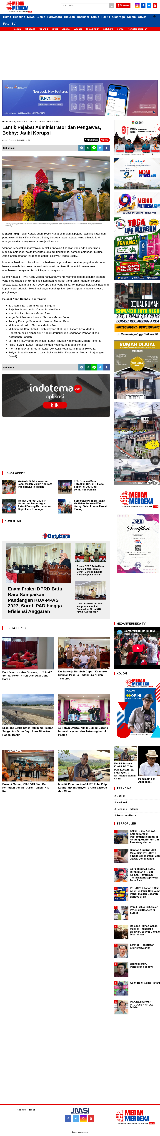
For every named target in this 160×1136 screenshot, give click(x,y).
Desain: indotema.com (80, 1132)
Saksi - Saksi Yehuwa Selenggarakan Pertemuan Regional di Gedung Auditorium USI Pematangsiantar (144, 837)
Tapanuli (43, 29)
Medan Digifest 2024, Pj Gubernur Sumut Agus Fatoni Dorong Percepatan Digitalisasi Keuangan (34, 505)
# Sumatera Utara (125, 815)
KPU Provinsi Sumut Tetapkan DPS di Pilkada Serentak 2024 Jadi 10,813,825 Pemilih (89, 485)
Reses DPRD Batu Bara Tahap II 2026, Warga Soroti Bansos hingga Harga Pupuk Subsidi (90, 570)
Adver (142, 16)
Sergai (120, 29)
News (31, 16)
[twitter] (149, 5)
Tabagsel (30, 29)
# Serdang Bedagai (126, 809)
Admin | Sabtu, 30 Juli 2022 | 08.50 (16, 140)
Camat (31, 121)
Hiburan (69, 16)
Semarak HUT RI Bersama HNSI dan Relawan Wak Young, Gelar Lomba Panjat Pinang (90, 505)
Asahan (78, 29)
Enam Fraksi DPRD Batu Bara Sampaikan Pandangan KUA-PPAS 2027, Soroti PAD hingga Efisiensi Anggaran (35, 600)
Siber (32, 1109)
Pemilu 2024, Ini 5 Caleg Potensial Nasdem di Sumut (144, 910)
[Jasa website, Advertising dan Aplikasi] (56, 419)
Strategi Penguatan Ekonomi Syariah (142, 946)
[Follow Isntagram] (83, 1118)
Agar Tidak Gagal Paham (145, 982)
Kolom (131, 16)
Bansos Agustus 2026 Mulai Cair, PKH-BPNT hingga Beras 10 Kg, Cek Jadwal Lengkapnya (145, 854)
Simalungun (92, 29)
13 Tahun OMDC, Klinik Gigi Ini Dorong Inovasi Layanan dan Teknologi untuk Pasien (83, 731)
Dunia (95, 16)
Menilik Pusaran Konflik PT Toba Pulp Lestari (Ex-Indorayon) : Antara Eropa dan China (82, 788)
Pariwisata (54, 16)
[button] (154, 15)
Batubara (108, 29)
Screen (124, 5)
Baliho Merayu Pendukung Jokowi (141, 965)
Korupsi (40, 121)
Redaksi (21, 1109)
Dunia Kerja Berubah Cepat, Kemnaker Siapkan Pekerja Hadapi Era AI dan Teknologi (83, 675)
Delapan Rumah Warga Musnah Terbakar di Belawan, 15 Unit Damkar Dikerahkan (145, 930)
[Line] (94, 148)
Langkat (66, 29)
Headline (19, 16)
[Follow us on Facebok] (68, 1118)
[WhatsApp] (88, 148)
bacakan (93, 139)
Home (7, 16)
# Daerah (119, 796)
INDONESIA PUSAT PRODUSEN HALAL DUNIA (141, 1004)
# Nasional (120, 802)
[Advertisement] (80, 58)
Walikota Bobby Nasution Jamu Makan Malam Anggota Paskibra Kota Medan (35, 484)
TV (13, 23)
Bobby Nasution (17, 121)
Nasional (83, 16)
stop (105, 139)
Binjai (55, 29)
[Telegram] (81, 148)
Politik (105, 16)
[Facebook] (106, 148)
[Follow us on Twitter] (76, 1118)
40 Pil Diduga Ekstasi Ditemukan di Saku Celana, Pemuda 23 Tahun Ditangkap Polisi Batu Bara (144, 875)
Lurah (48, 121)
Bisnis (41, 16)
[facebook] (143, 5)
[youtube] (155, 5)
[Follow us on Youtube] (91, 1118)
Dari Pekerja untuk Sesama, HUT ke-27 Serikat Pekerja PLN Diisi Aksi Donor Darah (27, 676)
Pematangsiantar (137, 29)
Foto (6, 23)
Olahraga (118, 16)
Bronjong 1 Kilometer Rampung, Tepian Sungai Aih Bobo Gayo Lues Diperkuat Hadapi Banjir (27, 731)
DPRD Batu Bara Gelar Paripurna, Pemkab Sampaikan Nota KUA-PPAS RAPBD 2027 (90, 607)
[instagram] (137, 5)
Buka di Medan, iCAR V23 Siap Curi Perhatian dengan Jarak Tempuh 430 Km (25, 788)
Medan (17, 29)
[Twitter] (100, 148)
